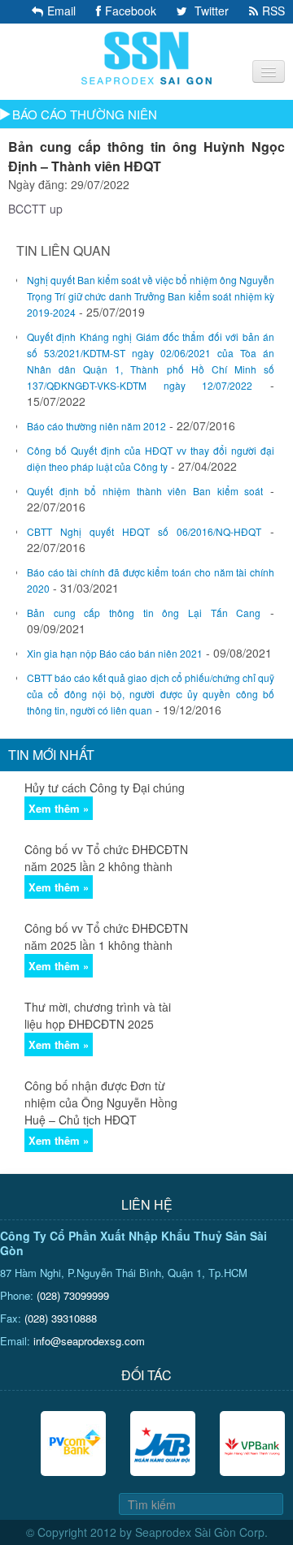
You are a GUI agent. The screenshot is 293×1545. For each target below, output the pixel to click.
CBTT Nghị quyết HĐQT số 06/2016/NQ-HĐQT (144, 531)
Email (61, 10)
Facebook (130, 10)
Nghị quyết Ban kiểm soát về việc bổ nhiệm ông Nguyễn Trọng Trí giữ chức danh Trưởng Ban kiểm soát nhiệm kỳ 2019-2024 (150, 296)
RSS (273, 10)
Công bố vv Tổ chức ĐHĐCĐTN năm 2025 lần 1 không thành (106, 936)
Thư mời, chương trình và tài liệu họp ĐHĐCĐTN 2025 (97, 1015)
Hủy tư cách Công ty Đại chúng (104, 787)
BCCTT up (35, 209)
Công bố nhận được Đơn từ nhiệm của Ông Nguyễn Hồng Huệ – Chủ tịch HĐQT (100, 1102)
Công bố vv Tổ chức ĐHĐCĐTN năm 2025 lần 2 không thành (106, 857)
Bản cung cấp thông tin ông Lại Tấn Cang (143, 612)
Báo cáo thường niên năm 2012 (96, 426)
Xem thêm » (58, 808)
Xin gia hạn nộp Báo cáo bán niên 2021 (115, 653)
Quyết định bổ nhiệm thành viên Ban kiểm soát (145, 491)
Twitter (210, 10)
